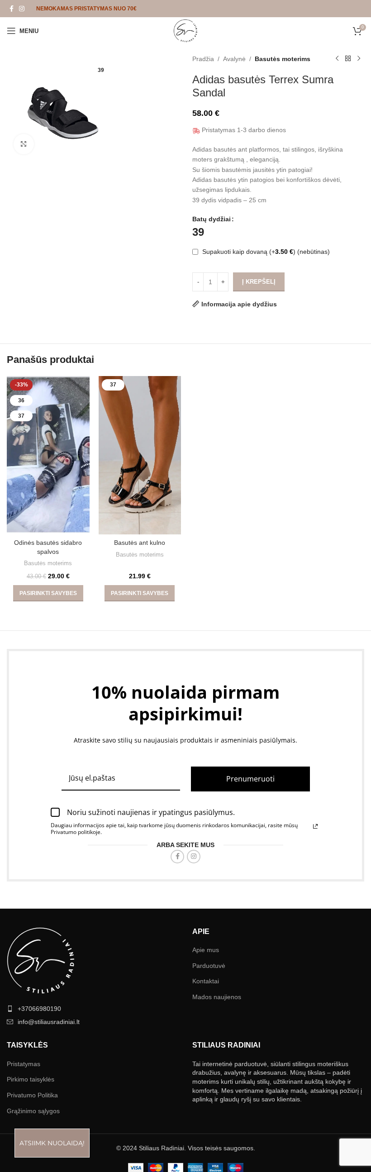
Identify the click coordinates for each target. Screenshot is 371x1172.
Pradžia (203, 58)
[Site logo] (185, 30)
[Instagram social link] (21, 9)
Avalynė (234, 58)
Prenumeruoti (250, 1102)
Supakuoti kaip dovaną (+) (265, 251)
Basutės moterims (282, 58)
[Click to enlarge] (24, 144)
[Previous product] (337, 58)
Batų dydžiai (211, 219)
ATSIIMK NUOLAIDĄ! (52, 1143)
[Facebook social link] (11, 9)
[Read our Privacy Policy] (315, 1149)
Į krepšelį (259, 281)
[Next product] (358, 58)
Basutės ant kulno (139, 886)
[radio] (198, 232)
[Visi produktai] (347, 58)
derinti (244, 569)
